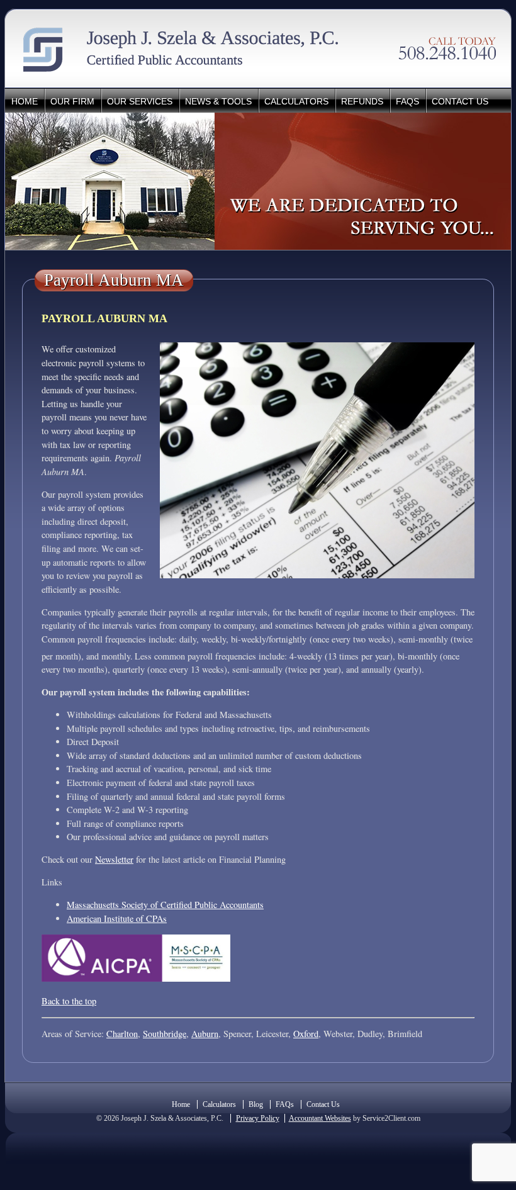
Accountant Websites (320, 1118)
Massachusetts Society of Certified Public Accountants (165, 905)
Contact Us (460, 101)
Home (24, 101)
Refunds (362, 101)
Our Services (139, 101)
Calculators (296, 101)
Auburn (204, 1034)
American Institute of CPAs (117, 918)
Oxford (305, 1034)
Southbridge (164, 1034)
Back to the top (69, 1001)
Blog (256, 1104)
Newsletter (114, 859)
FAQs (407, 101)
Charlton (122, 1034)
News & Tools (218, 101)
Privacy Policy (257, 1118)
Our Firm (72, 101)
